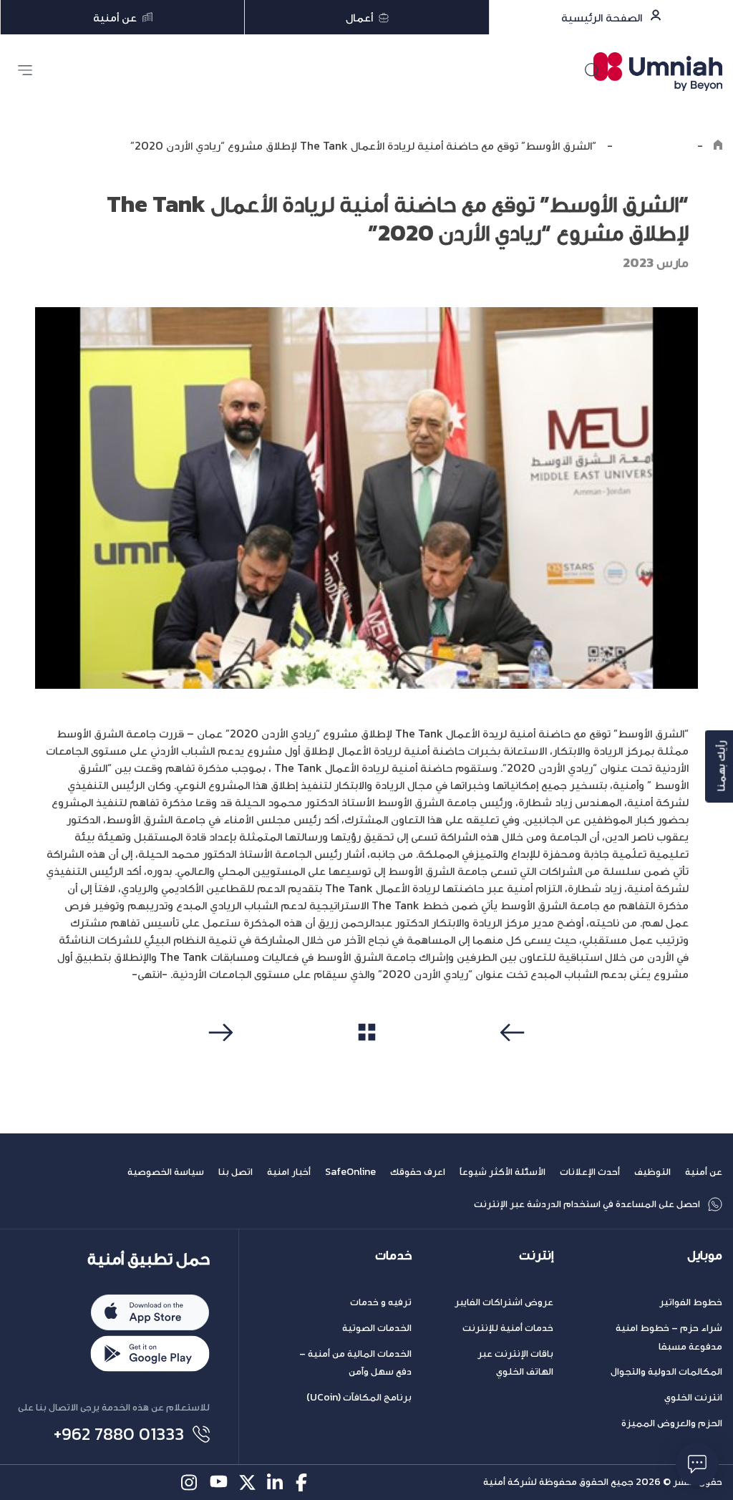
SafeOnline (350, 1171)
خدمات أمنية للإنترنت (507, 1327)
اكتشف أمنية (654, 145)
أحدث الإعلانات (590, 1171)
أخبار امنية (289, 1171)
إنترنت (536, 1255)
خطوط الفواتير (690, 1302)
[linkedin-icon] (276, 1482)
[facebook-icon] (305, 1482)
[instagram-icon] (190, 1482)
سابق (515, 1059)
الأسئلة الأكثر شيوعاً (502, 1171)
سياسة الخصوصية (165, 1171)
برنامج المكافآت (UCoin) (359, 1397)
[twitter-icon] (247, 1482)
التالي (218, 1059)
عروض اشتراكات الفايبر (504, 1302)
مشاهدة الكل (367, 1059)
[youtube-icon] (219, 1482)
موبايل (704, 1255)
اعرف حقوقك (417, 1171)
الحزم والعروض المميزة (671, 1423)
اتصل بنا (235, 1171)
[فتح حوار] (697, 1464)
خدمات (393, 1255)
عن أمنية (703, 1171)
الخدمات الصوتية (377, 1327)
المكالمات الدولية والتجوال (666, 1371)
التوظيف (652, 1171)
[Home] (718, 145)
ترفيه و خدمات (381, 1302)
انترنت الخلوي (693, 1397)
